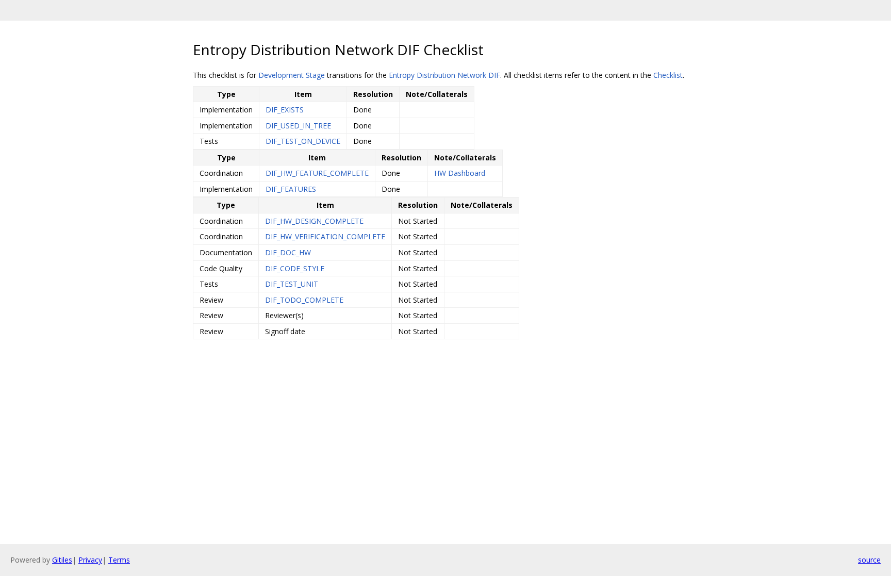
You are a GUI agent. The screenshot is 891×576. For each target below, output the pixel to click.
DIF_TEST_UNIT (291, 284)
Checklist (668, 75)
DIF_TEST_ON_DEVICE (303, 141)
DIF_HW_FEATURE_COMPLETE (317, 173)
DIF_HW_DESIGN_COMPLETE (314, 221)
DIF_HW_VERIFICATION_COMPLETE (325, 236)
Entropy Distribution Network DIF (444, 75)
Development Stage (291, 75)
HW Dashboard (459, 173)
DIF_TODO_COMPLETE (304, 300)
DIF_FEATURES (291, 189)
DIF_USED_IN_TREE (298, 125)
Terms (119, 560)
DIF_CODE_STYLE (294, 268)
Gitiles (62, 560)
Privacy (90, 560)
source (869, 560)
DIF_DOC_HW (288, 252)
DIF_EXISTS (285, 109)
